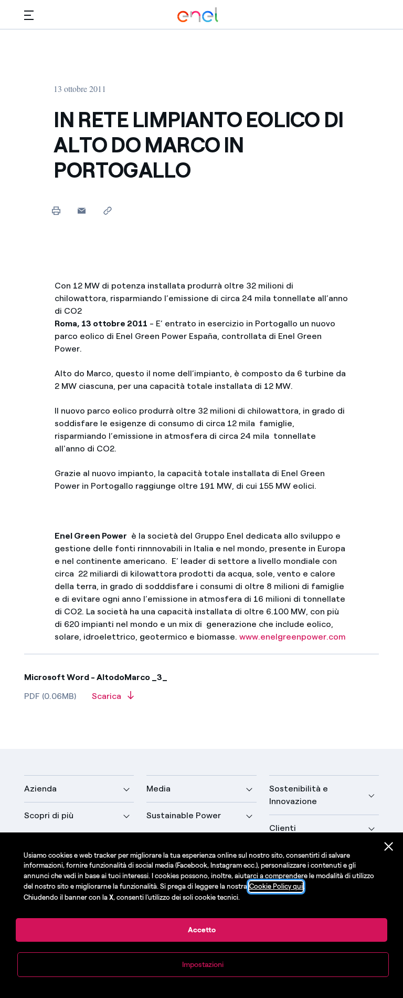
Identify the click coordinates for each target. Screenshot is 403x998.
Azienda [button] (40, 789)
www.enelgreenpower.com (292, 637)
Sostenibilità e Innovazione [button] (298, 795)
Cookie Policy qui (276, 886)
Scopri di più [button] (48, 815)
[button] (29, 15)
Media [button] (158, 789)
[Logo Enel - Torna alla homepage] (197, 15)
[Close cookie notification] (389, 846)
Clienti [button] (282, 828)
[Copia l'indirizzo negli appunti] (107, 210)
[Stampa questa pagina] (56, 210)
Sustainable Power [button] (183, 815)
